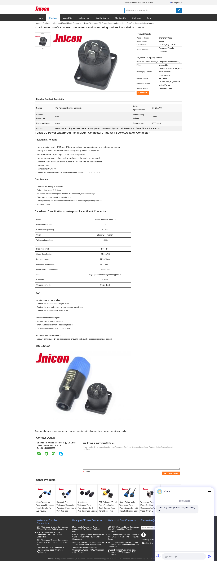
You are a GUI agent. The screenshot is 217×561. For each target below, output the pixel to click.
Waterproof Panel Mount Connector (67, 23)
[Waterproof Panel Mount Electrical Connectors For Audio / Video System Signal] (150, 493)
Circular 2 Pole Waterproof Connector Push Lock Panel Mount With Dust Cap (66, 506)
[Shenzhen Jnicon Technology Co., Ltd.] (42, 9)
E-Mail (145, 539)
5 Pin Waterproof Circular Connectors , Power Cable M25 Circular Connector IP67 (52, 542)
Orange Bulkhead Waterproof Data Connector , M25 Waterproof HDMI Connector (122, 552)
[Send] (209, 556)
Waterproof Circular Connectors (47, 522)
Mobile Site (148, 543)
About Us (67, 18)
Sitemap (153, 539)
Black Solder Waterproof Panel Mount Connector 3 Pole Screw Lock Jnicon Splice (87, 508)
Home (40, 18)
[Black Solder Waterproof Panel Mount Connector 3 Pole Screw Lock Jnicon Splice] (87, 493)
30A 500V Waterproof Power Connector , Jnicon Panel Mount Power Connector (88, 543)
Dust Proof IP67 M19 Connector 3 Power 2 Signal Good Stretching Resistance (50, 550)
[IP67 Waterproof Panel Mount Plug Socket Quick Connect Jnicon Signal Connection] (108, 493)
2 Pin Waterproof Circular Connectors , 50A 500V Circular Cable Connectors (52, 528)
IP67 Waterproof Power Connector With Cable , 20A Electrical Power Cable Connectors (88, 537)
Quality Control (102, 18)
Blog (149, 18)
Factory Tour (84, 18)
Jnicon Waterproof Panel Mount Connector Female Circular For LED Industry (45, 506)
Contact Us (120, 18)
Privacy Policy (53, 559)
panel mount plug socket (115, 431)
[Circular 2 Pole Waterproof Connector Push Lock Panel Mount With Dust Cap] (66, 493)
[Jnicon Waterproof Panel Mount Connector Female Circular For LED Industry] (45, 493)
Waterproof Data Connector (122, 520)
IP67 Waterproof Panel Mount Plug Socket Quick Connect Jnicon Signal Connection (107, 506)
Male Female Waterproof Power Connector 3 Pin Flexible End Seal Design (86, 529)
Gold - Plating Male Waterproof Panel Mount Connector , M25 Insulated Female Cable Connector (129, 508)
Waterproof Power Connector (87, 520)
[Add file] (158, 556)
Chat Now (136, 18)
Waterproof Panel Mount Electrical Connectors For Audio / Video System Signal (149, 506)
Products (53, 18)
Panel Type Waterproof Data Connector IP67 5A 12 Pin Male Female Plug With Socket (123, 537)
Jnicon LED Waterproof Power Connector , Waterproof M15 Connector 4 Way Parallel (88, 550)
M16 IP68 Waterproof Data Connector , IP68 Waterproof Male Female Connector (123, 529)
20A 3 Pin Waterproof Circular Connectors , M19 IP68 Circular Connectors (49, 534)
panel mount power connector (53, 431)
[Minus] (209, 491)
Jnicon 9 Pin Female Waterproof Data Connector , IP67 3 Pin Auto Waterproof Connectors (123, 544)
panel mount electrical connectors (86, 431)
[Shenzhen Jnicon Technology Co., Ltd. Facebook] (144, 535)
